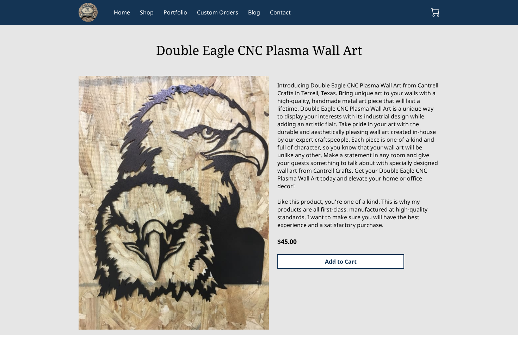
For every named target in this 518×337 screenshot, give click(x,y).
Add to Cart (341, 261)
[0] (435, 12)
